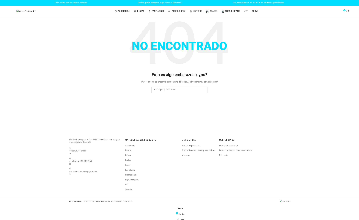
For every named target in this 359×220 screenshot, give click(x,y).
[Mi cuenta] (338, 11)
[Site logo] (26, 11)
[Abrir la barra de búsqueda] (347, 11)
